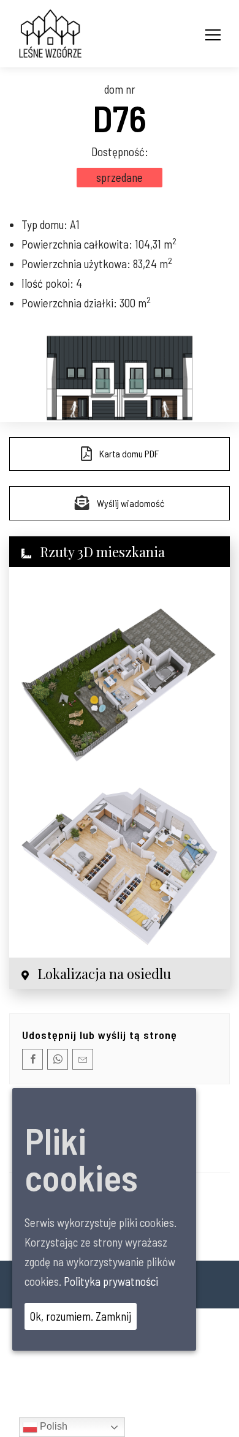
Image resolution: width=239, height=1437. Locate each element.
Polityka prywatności (111, 1281)
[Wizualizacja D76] (119, 677)
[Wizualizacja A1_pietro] (119, 866)
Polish (52, 1426)
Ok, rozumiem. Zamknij (80, 1316)
